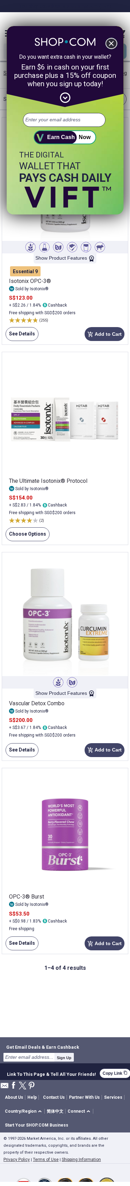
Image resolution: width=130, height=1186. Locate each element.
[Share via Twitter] (22, 1086)
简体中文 (55, 1111)
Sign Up (64, 1058)
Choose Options (26, 536)
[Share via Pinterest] (31, 1086)
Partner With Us (84, 1097)
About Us (14, 1097)
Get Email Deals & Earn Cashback (42, 1047)
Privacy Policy (16, 1159)
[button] (24, 1111)
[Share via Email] (4, 1087)
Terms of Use (46, 1159)
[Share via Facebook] (13, 1086)
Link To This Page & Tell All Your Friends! (51, 1073)
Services (113, 1097)
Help (32, 1097)
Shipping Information (81, 1159)
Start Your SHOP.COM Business (36, 1125)
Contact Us (54, 1097)
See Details (20, 336)
